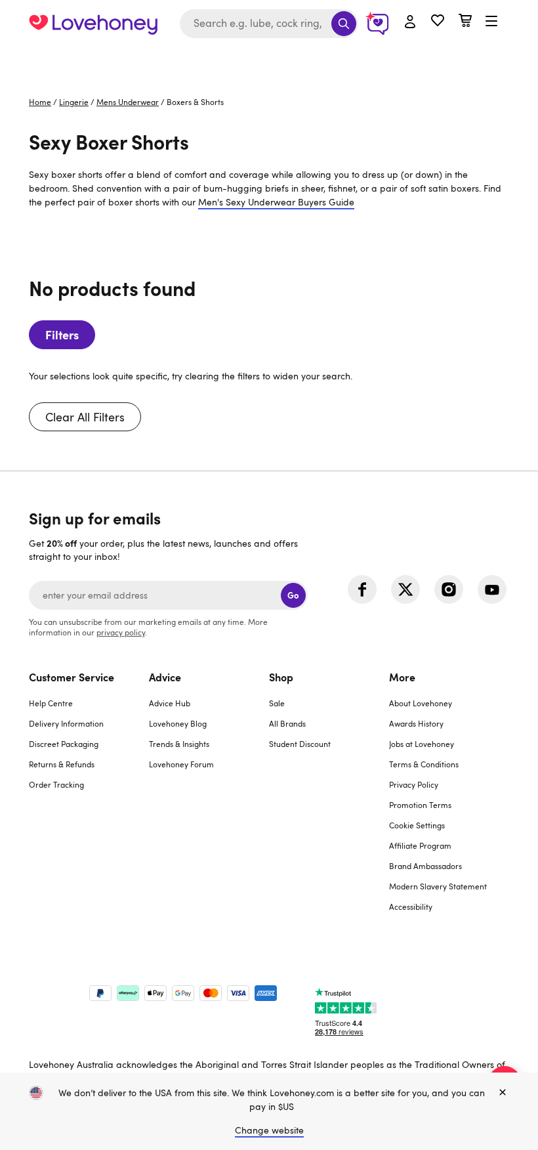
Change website (269, 1130)
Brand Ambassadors (425, 866)
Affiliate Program (420, 845)
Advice (165, 677)
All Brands (287, 723)
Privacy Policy (413, 784)
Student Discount (300, 743)
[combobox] (269, 23)
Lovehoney (269, 60)
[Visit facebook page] (362, 589)
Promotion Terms (420, 804)
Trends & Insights (179, 743)
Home (40, 101)
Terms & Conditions (424, 764)
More (402, 677)
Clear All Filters (85, 417)
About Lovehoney (420, 703)
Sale (277, 703)
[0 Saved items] (437, 22)
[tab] (89, 800)
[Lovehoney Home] (93, 24)
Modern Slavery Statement (438, 886)
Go (293, 595)
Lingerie (74, 101)
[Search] (343, 23)
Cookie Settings (417, 825)
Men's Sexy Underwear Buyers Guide (276, 202)
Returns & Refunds (61, 764)
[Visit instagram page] (448, 589)
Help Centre (51, 703)
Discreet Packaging (63, 743)
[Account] (410, 22)
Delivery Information (66, 723)
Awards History (416, 723)
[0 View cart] (465, 22)
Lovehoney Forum (181, 764)
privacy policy (120, 632)
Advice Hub (169, 703)
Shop (281, 677)
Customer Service (71, 677)
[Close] (502, 1093)
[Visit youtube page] (492, 589)
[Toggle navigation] (491, 22)
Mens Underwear (127, 101)
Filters (62, 334)
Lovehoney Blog (178, 723)
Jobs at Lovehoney (421, 743)
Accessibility (410, 906)
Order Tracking (56, 784)
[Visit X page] (405, 589)
